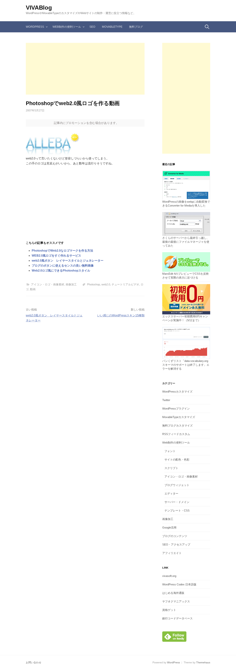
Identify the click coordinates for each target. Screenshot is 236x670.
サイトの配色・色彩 (176, 459)
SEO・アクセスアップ (176, 544)
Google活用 (169, 527)
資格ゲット (169, 609)
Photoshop (93, 284)
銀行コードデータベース (177, 618)
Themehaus (203, 662)
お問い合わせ (33, 662)
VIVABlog (39, 7)
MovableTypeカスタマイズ (178, 417)
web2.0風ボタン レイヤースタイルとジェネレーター (67, 260)
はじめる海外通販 (173, 592)
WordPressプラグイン (176, 408)
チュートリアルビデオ (125, 284)
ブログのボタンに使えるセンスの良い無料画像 (63, 265)
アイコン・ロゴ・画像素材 (47, 284)
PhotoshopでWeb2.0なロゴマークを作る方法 (62, 250)
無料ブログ (136, 26)
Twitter (166, 400)
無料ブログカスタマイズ (177, 425)
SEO (92, 26)
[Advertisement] (85, 69)
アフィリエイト (172, 553)
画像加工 (71, 284)
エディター (171, 493)
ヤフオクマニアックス (176, 601)
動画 (33, 289)
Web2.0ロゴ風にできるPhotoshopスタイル (61, 270)
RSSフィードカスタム (176, 434)
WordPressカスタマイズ (177, 391)
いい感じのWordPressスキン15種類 (121, 315)
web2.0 (105, 284)
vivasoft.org (169, 575)
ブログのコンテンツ (174, 536)
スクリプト (171, 468)
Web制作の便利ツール (67, 26)
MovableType (112, 26)
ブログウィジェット (176, 485)
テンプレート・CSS (177, 510)
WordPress (35, 26)
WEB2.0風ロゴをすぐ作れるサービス (56, 255)
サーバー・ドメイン (176, 502)
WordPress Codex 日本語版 (179, 584)
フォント (170, 451)
